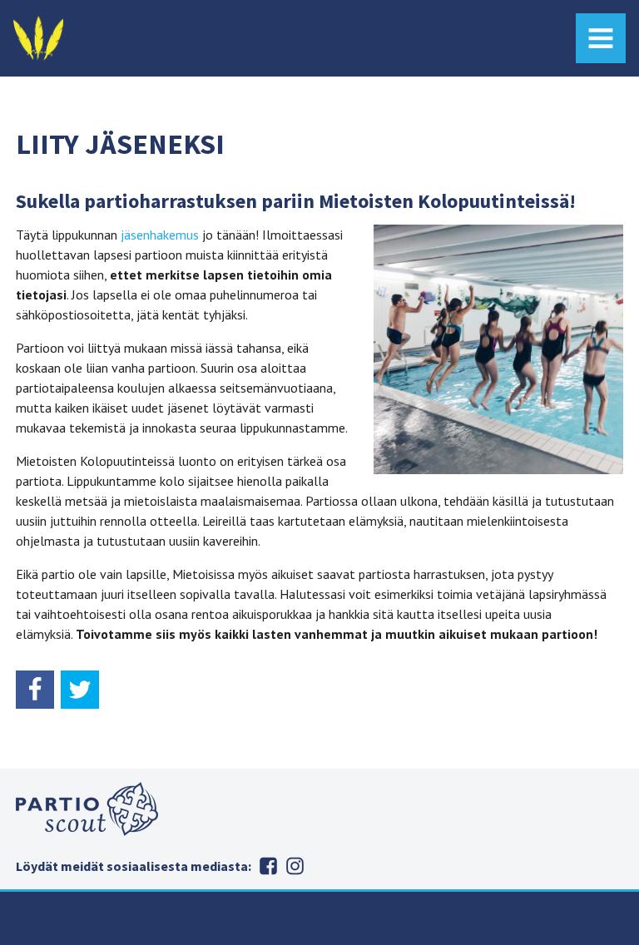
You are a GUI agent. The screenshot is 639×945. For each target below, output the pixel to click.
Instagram (295, 866)
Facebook (268, 866)
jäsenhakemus (160, 234)
